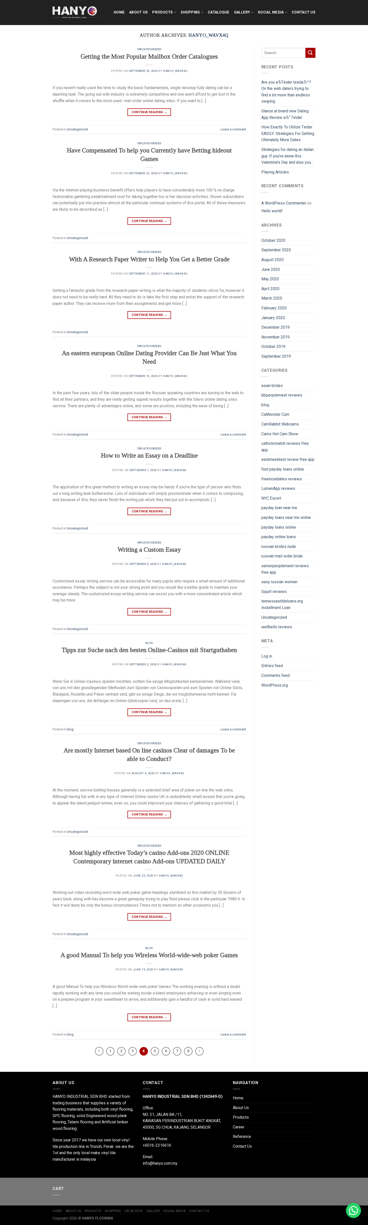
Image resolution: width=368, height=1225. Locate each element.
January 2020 (273, 317)
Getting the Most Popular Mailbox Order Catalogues (149, 56)
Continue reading (149, 112)
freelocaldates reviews (281, 479)
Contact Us (303, 12)
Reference (242, 1136)
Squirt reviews (274, 591)
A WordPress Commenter (283, 203)
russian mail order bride (282, 556)
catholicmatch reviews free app (285, 446)
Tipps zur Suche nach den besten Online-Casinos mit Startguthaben (149, 650)
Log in (266, 656)
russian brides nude (278, 546)
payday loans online (278, 527)
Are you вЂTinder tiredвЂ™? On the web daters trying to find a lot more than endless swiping (286, 92)
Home (119, 12)
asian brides (272, 385)
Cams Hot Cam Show (279, 434)
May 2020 (270, 279)
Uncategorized (149, 49)
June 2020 (270, 269)
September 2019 (276, 356)
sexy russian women (279, 581)
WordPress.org (274, 685)
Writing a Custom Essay (149, 549)
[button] (353, 1210)
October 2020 (273, 240)
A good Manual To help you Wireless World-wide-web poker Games (149, 955)
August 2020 (272, 259)
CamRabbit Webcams (280, 424)
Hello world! (272, 211)
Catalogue (219, 12)
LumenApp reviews (278, 488)
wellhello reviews (276, 627)
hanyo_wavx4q (208, 35)
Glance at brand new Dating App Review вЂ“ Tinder (285, 114)
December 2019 (275, 327)
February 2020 (274, 308)
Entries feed (272, 665)
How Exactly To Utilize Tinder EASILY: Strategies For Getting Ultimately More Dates (287, 133)
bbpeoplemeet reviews (281, 395)
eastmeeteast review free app (287, 459)
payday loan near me (279, 507)
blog (149, 642)
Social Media (271, 12)
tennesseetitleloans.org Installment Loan (282, 604)
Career (238, 1127)
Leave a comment (233, 129)
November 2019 (275, 337)
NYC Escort (271, 498)
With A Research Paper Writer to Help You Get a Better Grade (149, 259)
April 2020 (270, 288)
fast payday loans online (282, 469)
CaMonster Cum (275, 414)
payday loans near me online (286, 517)
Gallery (242, 12)
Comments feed (275, 675)
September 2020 (276, 250)
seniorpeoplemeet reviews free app (285, 569)
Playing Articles (275, 172)
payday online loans (278, 536)
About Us (138, 12)
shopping (190, 12)
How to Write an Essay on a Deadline (149, 455)
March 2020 (271, 298)
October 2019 (273, 346)
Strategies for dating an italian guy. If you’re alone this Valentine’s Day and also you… (287, 156)
